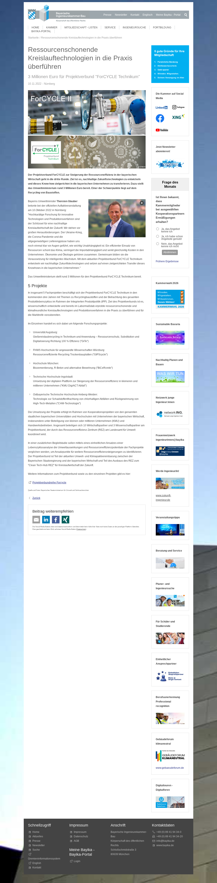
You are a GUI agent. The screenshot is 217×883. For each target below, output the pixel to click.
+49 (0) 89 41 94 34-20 (169, 836)
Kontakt (135, 14)
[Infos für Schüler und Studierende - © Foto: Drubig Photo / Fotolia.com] (170, 638)
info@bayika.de (165, 840)
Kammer (51, 27)
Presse (107, 14)
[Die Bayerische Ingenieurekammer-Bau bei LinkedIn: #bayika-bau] (162, 107)
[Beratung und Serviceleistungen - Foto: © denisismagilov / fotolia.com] (170, 563)
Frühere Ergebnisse (167, 261)
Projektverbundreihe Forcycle (49, 482)
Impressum (80, 832)
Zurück (36, 498)
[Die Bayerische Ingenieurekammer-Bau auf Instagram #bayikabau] (178, 107)
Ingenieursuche (134, 27)
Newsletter (121, 14)
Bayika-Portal (41, 31)
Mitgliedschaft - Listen (80, 27)
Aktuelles (37, 836)
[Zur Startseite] (59, 14)
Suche (36, 849)
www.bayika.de (165, 845)
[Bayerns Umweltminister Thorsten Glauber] (117, 218)
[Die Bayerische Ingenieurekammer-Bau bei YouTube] (162, 130)
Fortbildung (162, 27)
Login (77, 861)
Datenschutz (81, 529)
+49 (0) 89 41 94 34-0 (168, 832)
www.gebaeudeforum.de (170, 767)
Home (35, 27)
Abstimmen (169, 252)
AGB (76, 840)
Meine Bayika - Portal (168, 14)
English (36, 863)
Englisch (148, 14)
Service (110, 27)
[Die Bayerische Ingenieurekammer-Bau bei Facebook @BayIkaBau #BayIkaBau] (160, 118)
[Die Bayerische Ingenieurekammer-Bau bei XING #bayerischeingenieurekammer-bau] (178, 116)
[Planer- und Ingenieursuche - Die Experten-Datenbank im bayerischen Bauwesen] (170, 600)
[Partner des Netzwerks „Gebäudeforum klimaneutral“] (170, 756)
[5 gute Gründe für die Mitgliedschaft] (170, 64)
